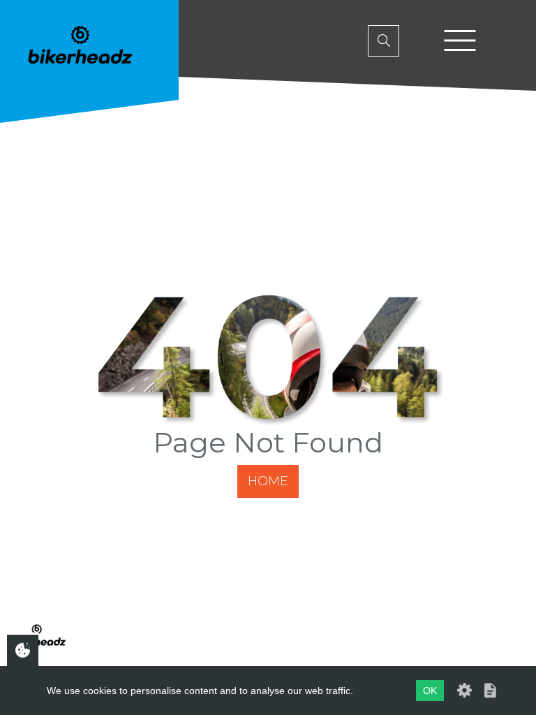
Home (268, 481)
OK (430, 690)
